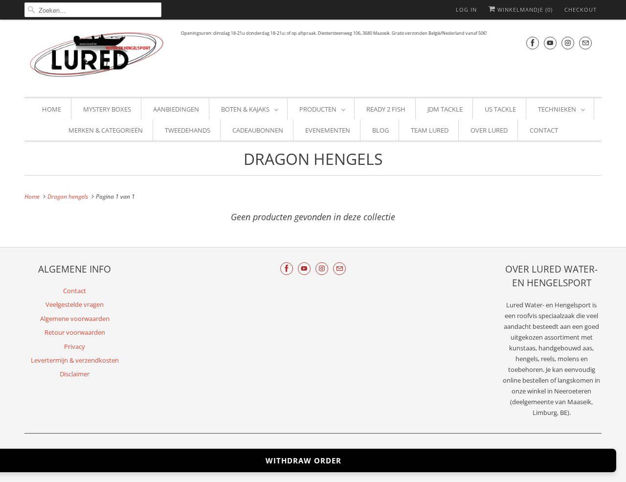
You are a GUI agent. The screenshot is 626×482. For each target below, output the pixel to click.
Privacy (74, 346)
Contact (544, 130)
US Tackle (500, 109)
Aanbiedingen (176, 109)
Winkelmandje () (524, 9)
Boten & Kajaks (245, 109)
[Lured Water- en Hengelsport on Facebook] (532, 43)
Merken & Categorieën (105, 130)
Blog (380, 130)
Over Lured (489, 130)
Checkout (580, 9)
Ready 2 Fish (385, 109)
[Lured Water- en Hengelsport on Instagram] (567, 43)
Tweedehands (187, 130)
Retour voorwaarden (75, 332)
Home (51, 109)
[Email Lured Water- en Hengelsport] (585, 43)
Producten (317, 109)
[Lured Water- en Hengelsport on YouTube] (550, 43)
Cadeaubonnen (257, 130)
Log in (466, 9)
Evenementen (327, 130)
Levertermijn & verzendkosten (75, 360)
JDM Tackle (445, 109)
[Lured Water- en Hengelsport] (97, 57)
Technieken (557, 109)
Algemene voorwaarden (75, 318)
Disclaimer (74, 373)
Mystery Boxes (107, 109)
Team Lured (429, 130)
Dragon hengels (313, 158)
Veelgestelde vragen (74, 304)
